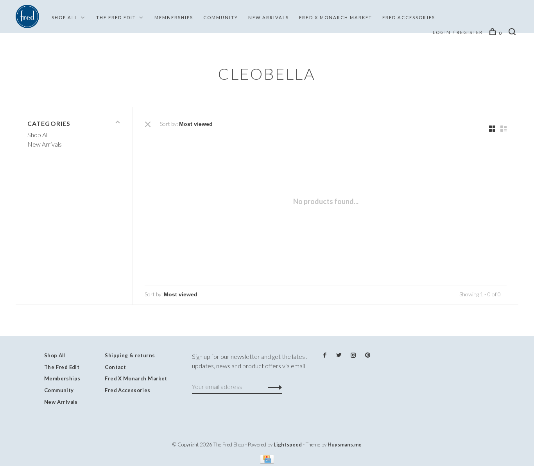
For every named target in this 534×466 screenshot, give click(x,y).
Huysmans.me (345, 444)
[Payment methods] (267, 461)
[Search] (513, 33)
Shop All (65, 17)
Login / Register (458, 32)
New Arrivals (268, 17)
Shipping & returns (130, 355)
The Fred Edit (116, 17)
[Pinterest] (367, 355)
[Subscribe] (272, 386)
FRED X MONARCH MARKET (335, 17)
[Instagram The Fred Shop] (353, 355)
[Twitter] (338, 355)
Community (220, 17)
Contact (115, 367)
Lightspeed (288, 444)
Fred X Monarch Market (136, 378)
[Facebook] (324, 355)
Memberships (173, 17)
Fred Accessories (408, 17)
